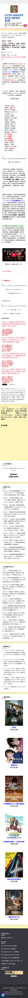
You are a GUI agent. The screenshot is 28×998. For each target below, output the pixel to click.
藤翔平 (22, 399)
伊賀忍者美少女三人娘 (13, 80)
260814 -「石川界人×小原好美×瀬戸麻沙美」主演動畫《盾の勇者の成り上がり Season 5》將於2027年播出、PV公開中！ (14, 528)
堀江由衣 (6, 394)
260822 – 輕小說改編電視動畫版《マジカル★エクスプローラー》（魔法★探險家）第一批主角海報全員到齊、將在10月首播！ (14, 493)
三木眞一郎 (20, 390)
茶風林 (14, 399)
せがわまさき (12, 389)
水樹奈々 (14, 397)
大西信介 (11, 394)
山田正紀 (21, 394)
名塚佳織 (17, 392)
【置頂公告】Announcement (18, 686)
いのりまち (9, 66)
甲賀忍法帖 (5, 399)
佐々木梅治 (6, 392)
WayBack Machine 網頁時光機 (11, 958)
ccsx (6, 650)
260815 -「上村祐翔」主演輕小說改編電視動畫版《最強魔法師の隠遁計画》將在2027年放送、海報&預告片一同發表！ (15, 521)
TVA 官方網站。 (8, 271)
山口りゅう (16, 394)
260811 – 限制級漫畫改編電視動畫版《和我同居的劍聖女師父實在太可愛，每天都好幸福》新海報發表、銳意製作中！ (14, 549)
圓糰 (6, 677)
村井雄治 (22, 396)
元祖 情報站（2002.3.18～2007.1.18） (13, 961)
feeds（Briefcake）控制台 (10, 946)
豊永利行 (8, 401)
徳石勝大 (13, 396)
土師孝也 (21, 392)
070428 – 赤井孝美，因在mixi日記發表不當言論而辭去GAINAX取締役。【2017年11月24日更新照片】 (14, 652)
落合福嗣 (18, 399)
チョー (9, 390)
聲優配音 (9, 41)
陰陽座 (12, 401)
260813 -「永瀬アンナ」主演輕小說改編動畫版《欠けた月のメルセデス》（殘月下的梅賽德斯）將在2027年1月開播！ (14, 535)
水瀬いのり (19, 397)
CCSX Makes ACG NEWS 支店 (14, 18)
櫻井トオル (8, 397)
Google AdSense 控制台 (9, 949)
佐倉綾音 (12, 392)
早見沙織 (18, 396)
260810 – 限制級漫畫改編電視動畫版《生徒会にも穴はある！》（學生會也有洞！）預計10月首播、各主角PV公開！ (14, 556)
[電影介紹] (14, 725)
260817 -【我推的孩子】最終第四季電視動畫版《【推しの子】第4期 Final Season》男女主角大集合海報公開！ (14, 514)
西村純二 (3, 401)
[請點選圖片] (14, 974)
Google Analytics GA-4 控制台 (11, 952)
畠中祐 (10, 399)
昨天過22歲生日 (18, 64)
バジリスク (14, 390)
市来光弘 (8, 396)
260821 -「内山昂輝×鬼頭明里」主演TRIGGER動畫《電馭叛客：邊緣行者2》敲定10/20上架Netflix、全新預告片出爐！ (14, 500)
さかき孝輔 (6, 389)
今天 (2, 280)
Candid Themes (18, 994)
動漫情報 (3, 41)
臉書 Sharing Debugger (9, 964)
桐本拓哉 (3, 397)
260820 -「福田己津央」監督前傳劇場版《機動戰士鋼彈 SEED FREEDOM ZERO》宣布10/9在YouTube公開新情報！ (15, 507)
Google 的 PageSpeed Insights (11, 955)
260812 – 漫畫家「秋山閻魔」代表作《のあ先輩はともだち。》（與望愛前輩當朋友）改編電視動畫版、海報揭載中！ (14, 542)
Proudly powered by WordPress (13, 992)
